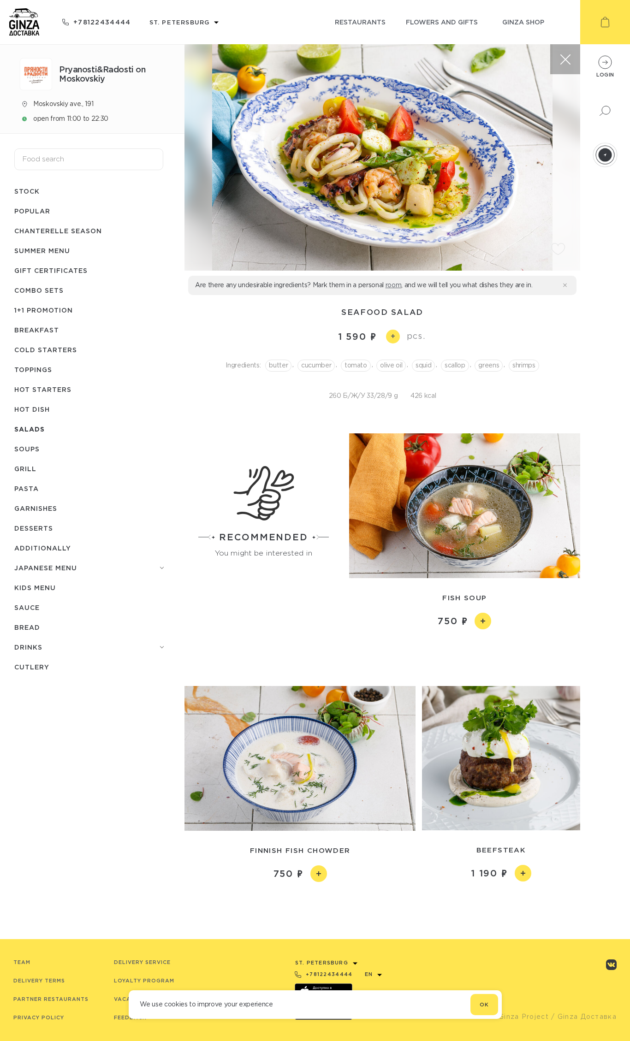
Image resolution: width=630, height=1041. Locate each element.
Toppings (33, 369)
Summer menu (42, 250)
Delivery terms (39, 980)
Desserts (33, 528)
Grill (25, 468)
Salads (29, 429)
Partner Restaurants (51, 999)
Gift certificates (51, 270)
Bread (27, 627)
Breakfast (36, 329)
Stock (27, 191)
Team (21, 962)
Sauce (27, 607)
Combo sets (39, 290)
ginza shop (523, 21)
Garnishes (35, 508)
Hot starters (42, 389)
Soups (27, 448)
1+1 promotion (43, 310)
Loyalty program (144, 980)
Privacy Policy (38, 1017)
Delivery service (142, 962)
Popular (32, 210)
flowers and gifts (442, 21)
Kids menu (35, 587)
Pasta (26, 488)
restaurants (360, 21)
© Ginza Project (519, 1016)
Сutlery (31, 666)
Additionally (42, 547)
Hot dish (32, 409)
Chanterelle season (58, 230)
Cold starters (45, 349)
